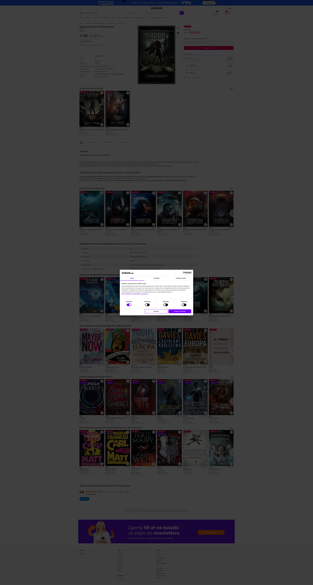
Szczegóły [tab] (157, 278)
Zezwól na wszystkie (180, 311)
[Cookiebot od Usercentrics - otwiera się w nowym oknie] (184, 273)
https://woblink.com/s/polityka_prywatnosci (135, 294)
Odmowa (156, 311)
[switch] (147, 305)
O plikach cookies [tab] (181, 278)
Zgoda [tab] (132, 278)
